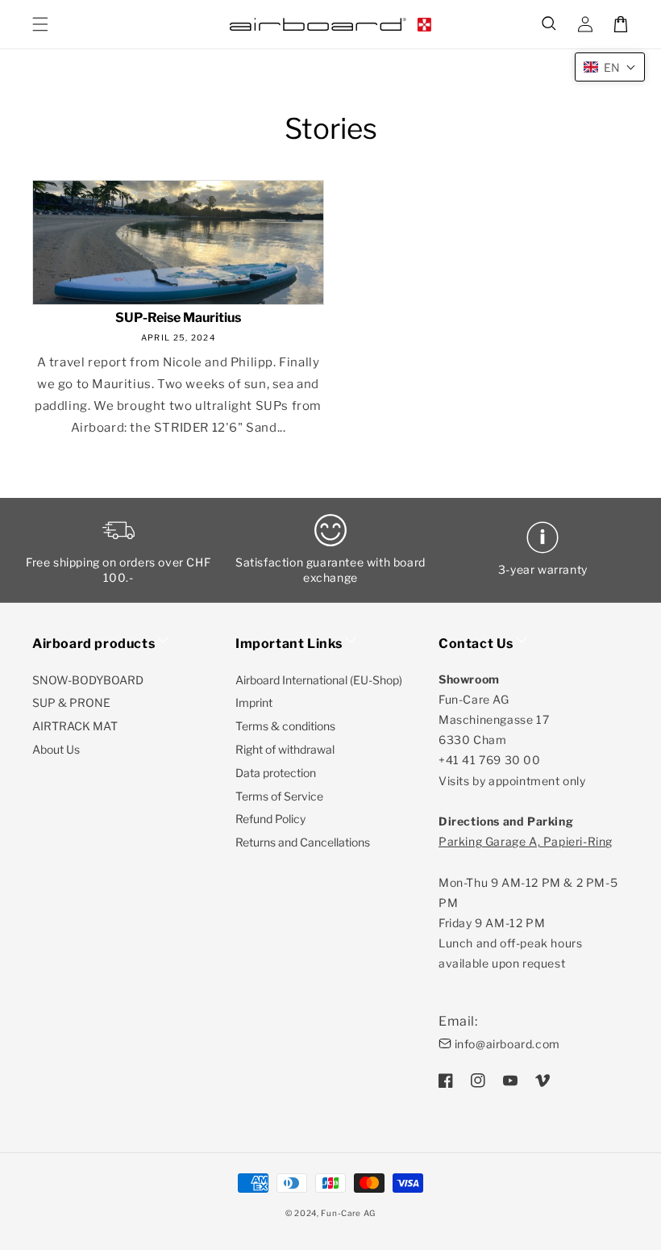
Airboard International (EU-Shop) (318, 680)
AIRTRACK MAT (75, 726)
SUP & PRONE (71, 702)
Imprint (253, 702)
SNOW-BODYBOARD (87, 680)
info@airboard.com (507, 1044)
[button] (549, 24)
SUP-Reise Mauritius (178, 317)
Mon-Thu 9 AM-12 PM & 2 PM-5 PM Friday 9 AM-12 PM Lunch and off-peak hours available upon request (528, 902)
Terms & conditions (285, 726)
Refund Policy (270, 819)
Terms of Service (279, 796)
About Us (56, 749)
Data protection (275, 773)
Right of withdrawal (285, 749)
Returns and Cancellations (302, 842)
